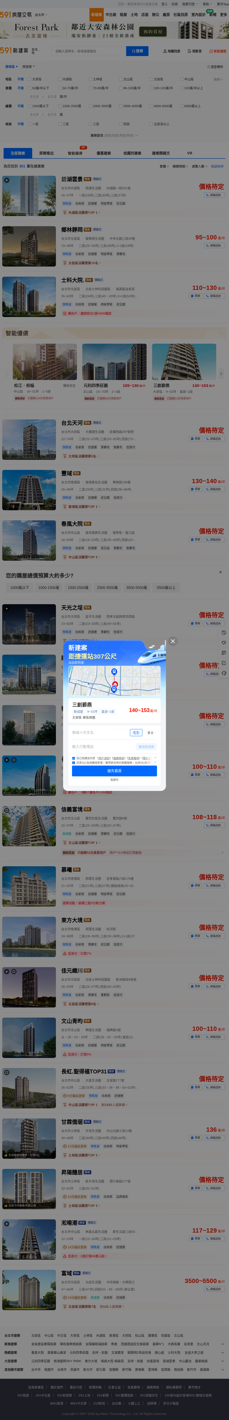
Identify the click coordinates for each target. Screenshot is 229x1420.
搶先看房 (114, 771)
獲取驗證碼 (146, 747)
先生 (136, 732)
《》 (104, 758)
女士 (150, 732)
